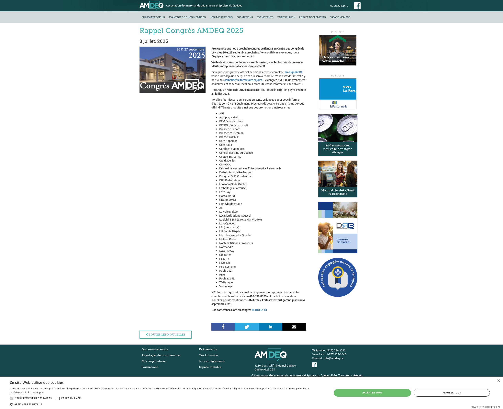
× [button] (498, 380)
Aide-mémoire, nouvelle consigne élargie (337, 148)
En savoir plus (36, 392)
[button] (166, 404)
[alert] (251, 393)
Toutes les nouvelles (166, 334)
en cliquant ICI (294, 72)
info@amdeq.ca (333, 358)
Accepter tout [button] (372, 392)
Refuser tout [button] (452, 392)
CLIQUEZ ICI (259, 310)
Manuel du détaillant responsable (337, 192)
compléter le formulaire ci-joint (243, 80)
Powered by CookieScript (485, 406)
